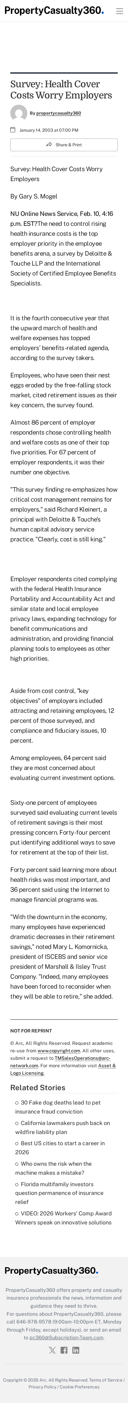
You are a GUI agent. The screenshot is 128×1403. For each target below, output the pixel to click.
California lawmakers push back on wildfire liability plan (62, 1127)
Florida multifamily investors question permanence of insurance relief (59, 1193)
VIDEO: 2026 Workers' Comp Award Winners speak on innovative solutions (63, 1218)
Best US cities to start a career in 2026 (60, 1147)
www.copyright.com (59, 1050)
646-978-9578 (33, 1322)
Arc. (43, 1380)
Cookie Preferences (79, 1386)
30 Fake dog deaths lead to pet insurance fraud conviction (58, 1107)
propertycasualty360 (58, 113)
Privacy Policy (42, 1386)
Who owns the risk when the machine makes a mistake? (53, 1168)
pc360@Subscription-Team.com (66, 1338)
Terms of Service (105, 1380)
